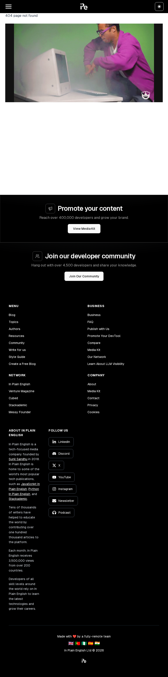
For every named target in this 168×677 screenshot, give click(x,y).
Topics (13, 322)
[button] (84, 6)
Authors (14, 329)
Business (94, 315)
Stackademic (18, 405)
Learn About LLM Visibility (106, 364)
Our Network (97, 357)
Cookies (94, 412)
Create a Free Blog (22, 364)
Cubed (13, 398)
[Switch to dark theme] (159, 6)
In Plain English (19, 384)
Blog (12, 315)
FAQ (90, 322)
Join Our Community (84, 276)
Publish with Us (98, 329)
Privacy (93, 405)
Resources (16, 336)
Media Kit (94, 350)
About (92, 384)
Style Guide (17, 357)
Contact (94, 398)
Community (17, 343)
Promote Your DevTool (104, 336)
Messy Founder (20, 412)
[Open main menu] (8, 6)
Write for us (17, 350)
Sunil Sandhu (18, 459)
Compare (94, 343)
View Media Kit (84, 228)
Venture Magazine (21, 391)
